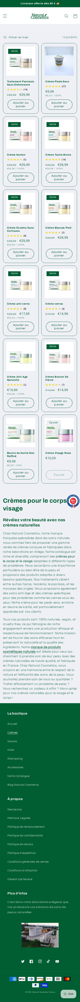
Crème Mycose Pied (58, 227)
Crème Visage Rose (58, 453)
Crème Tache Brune (58, 154)
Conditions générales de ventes (28, 861)
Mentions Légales (19, 818)
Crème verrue (54, 303)
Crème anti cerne (18, 303)
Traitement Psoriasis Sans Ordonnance (20, 83)
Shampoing (15, 758)
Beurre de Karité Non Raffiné (20, 455)
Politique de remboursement (26, 826)
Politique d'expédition (21, 853)
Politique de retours (20, 844)
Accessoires (15, 767)
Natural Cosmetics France (43, 992)
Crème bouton (16, 154)
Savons (12, 741)
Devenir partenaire (19, 879)
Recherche (14, 809)
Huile (10, 750)
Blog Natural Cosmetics (23, 784)
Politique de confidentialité (25, 835)
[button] (5, 16)
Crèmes (12, 732)
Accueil (12, 724)
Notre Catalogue (18, 776)
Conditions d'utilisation (22, 870)
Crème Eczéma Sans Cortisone (20, 229)
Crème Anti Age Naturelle (17, 378)
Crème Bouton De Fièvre (56, 378)
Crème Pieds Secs (57, 81)
